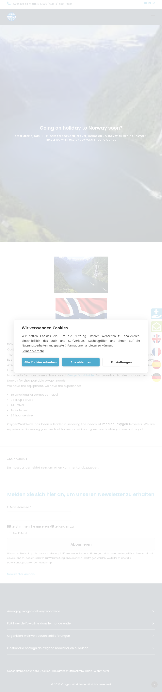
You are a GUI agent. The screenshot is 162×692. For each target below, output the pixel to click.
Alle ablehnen (81, 362)
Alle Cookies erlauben (40, 362)
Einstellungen (121, 362)
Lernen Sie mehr (33, 351)
